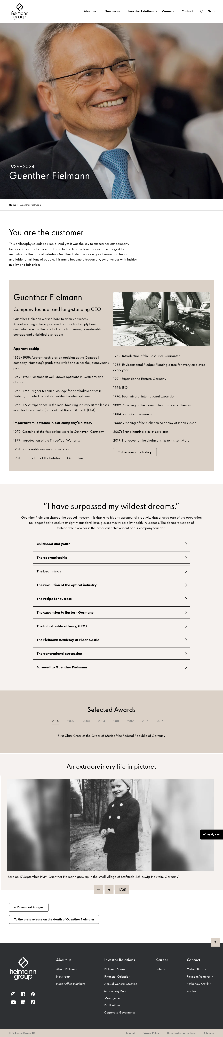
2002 (70, 721)
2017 (160, 721)
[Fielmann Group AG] (20, 11)
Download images (30, 907)
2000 (55, 721)
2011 (116, 721)
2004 (101, 721)
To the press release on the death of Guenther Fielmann (54, 919)
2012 (130, 721)
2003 (86, 721)
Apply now (213, 834)
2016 (145, 721)
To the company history (135, 452)
